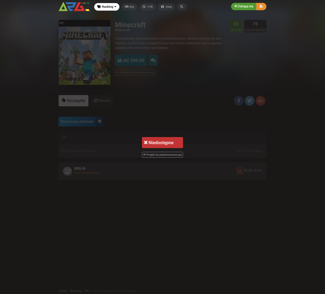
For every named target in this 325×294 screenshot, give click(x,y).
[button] (182, 7)
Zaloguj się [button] (245, 6)
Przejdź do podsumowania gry (164, 154)
